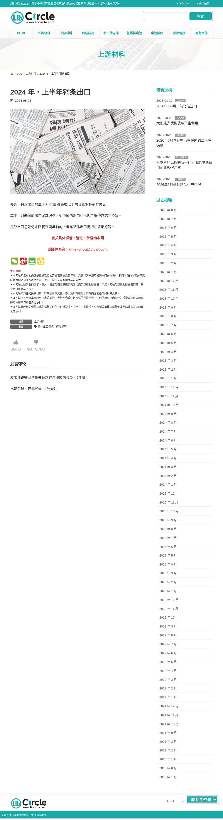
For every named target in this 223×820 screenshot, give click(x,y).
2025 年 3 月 (168, 360)
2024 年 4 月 (168, 458)
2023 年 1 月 (168, 591)
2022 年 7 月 (168, 644)
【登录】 (51, 389)
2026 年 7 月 (168, 219)
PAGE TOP (213, 791)
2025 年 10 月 (169, 298)
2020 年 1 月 (168, 759)
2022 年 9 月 (168, 626)
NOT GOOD (36, 349)
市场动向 (180, 135)
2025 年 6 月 (168, 334)
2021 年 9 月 (168, 732)
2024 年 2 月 (168, 476)
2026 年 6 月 (168, 227)
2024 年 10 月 (169, 405)
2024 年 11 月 (168, 396)
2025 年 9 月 (168, 307)
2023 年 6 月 (168, 546)
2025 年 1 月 (168, 378)
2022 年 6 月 (168, 653)
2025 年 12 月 (169, 281)
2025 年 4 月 (168, 352)
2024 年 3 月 (168, 467)
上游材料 (39, 321)
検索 (200, 16)
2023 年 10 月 (169, 511)
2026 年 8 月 (168, 210)
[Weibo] (23, 262)
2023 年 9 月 (168, 520)
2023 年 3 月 (168, 573)
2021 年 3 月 (168, 741)
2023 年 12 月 (169, 493)
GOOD (15, 349)
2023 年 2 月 (168, 582)
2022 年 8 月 (168, 635)
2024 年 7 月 (168, 431)
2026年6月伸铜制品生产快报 (178, 185)
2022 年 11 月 (168, 608)
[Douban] (32, 262)
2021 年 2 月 (168, 750)
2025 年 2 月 (168, 369)
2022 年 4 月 (168, 670)
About (170, 801)
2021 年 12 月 (169, 706)
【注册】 (82, 378)
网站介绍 (184, 3)
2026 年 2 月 (168, 263)
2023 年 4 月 (168, 564)
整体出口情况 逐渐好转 (52, 326)
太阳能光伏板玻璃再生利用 (177, 123)
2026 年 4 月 (168, 245)
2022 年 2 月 (168, 688)
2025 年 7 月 (168, 325)
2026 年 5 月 (168, 236)
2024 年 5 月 (168, 449)
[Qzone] (40, 262)
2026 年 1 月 (168, 272)
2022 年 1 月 (168, 697)
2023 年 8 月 (168, 529)
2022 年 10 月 (169, 617)
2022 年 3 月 (168, 679)
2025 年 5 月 (168, 343)
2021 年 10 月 (169, 723)
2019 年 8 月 (168, 768)
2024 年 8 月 (168, 422)
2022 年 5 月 (168, 662)
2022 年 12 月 (169, 600)
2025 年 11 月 (168, 289)
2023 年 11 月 (168, 502)
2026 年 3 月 (168, 254)
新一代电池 (181, 157)
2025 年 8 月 (168, 316)
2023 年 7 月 (168, 538)
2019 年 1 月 (168, 777)
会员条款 (204, 3)
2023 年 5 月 (168, 555)
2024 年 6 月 (168, 440)
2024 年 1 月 (168, 484)
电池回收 (180, 118)
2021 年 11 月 (168, 715)
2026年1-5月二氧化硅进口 (176, 106)
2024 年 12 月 (169, 387)
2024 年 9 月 (168, 414)
